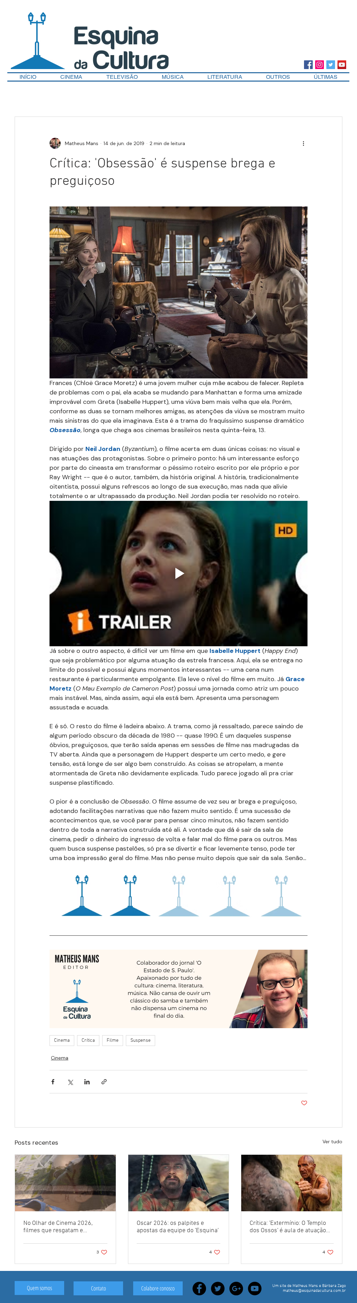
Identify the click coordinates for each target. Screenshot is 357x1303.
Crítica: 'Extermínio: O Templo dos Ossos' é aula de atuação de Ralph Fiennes (288, 1227)
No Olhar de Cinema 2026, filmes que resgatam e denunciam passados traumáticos (58, 1227)
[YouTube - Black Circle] (254, 1288)
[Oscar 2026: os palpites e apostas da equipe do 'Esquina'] (178, 1183)
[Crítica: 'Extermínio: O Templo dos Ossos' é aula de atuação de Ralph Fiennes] (291, 1183)
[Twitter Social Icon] (330, 64)
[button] (278, 77)
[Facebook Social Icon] (308, 64)
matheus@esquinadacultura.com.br (314, 1290)
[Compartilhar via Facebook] (53, 1081)
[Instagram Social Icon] (319, 64)
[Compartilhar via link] (104, 1081)
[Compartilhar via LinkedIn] (87, 1081)
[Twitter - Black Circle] (218, 1288)
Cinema (62, 1041)
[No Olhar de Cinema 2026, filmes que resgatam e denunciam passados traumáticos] (65, 1183)
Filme (113, 1041)
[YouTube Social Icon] (341, 64)
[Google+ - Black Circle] (236, 1288)
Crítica (88, 1041)
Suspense (140, 1041)
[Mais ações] (303, 143)
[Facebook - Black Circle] (199, 1288)
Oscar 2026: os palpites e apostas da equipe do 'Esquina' (178, 1227)
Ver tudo (332, 1141)
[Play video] (178, 573)
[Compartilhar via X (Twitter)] (70, 1081)
